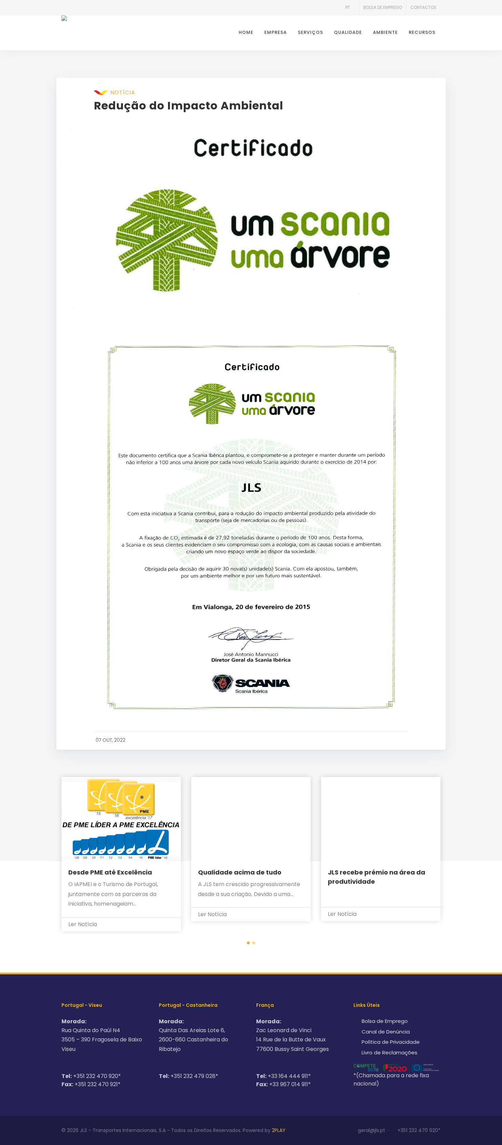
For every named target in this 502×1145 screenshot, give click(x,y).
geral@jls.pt (371, 1130)
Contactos (423, 7)
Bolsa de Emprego (382, 7)
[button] (248, 943)
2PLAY (278, 1130)
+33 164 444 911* (289, 1076)
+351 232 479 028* (194, 1076)
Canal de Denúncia (386, 1031)
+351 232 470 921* (97, 1084)
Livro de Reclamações (389, 1052)
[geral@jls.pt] (82, 7)
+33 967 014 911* (290, 1084)
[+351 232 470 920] (68, 7)
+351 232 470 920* (97, 1076)
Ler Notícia (83, 924)
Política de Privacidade (391, 1041)
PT (348, 7)
